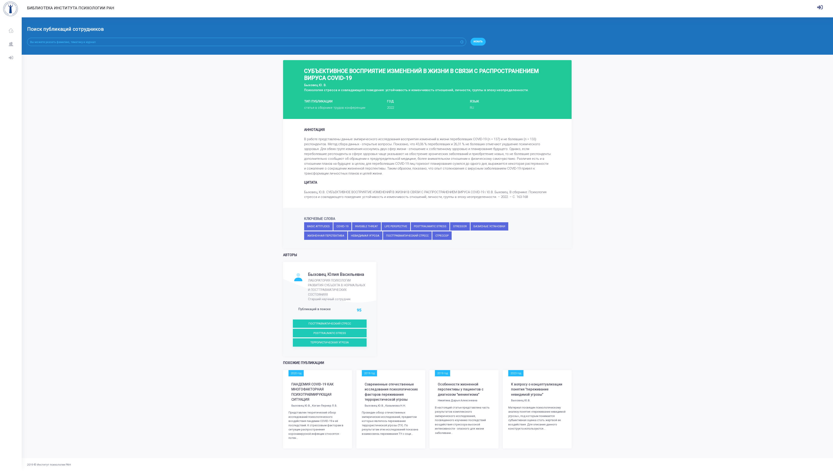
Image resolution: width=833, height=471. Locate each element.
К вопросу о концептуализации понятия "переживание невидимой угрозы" (536, 389)
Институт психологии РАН (54, 464)
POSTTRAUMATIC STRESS (430, 226)
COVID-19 (342, 226)
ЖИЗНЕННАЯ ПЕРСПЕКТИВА (325, 235)
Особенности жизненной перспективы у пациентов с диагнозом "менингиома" (461, 389)
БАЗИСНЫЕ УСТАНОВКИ (489, 226)
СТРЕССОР (442, 235)
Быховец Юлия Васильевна (336, 274)
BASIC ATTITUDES (318, 226)
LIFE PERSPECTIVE (396, 226)
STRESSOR (460, 226)
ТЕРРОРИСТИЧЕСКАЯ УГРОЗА (329, 342)
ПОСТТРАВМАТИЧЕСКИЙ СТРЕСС (407, 235)
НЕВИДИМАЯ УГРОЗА (365, 235)
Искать (478, 41)
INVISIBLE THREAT (366, 226)
